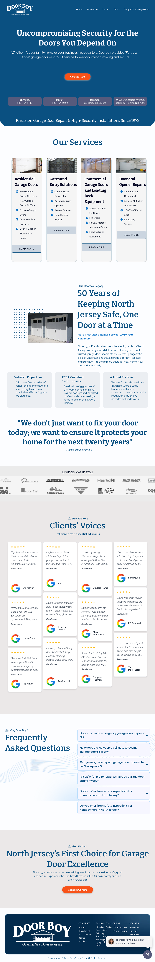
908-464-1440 (24, 103)
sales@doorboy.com (95, 103)
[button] (96, 9)
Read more (16, 568)
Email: (96, 100)
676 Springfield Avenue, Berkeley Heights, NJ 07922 (130, 101)
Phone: (26, 100)
